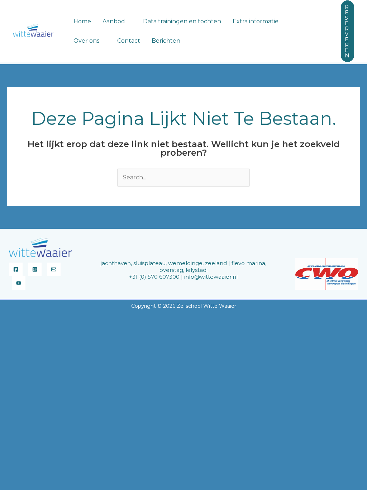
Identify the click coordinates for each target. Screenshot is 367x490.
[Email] (54, 269)
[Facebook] (16, 269)
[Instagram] (35, 269)
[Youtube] (18, 283)
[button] (128, 21)
